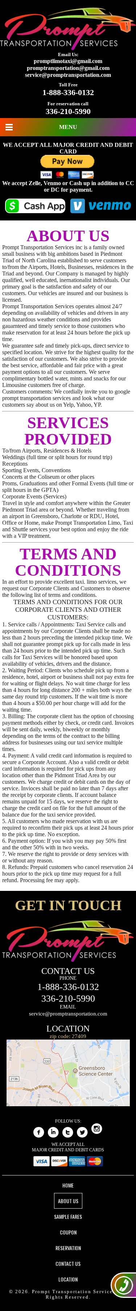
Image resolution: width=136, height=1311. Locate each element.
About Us (68, 1201)
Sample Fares (68, 1216)
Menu (68, 127)
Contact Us (68, 1263)
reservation (68, 1248)
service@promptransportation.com (68, 75)
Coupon (68, 1232)
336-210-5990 (68, 111)
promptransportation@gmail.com (68, 68)
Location (68, 1279)
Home (68, 1185)
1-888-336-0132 (68, 92)
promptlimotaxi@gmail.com (68, 61)
